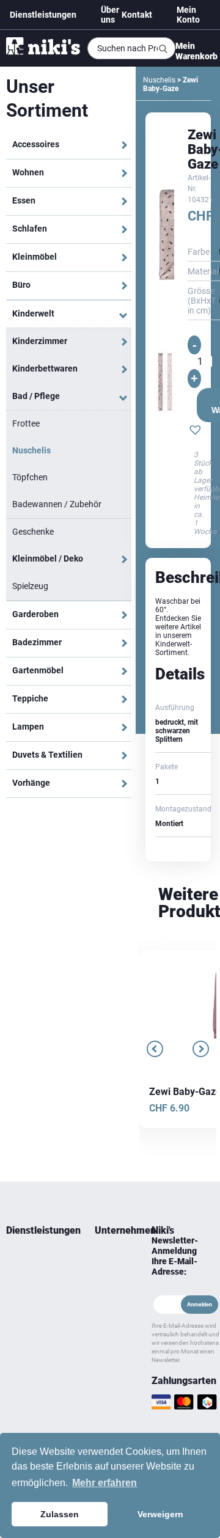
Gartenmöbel (38, 670)
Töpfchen (30, 477)
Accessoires (35, 144)
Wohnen (28, 172)
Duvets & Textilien (47, 755)
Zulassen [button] (59, 1514)
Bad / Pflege (36, 396)
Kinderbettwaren (45, 368)
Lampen (28, 726)
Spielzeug (30, 586)
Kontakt (137, 15)
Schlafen (29, 228)
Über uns (110, 14)
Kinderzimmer (39, 341)
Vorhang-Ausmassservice (33, 1324)
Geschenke (33, 531)
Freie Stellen (106, 1324)
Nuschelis (31, 450)
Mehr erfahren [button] (104, 1483)
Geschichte (111, 1273)
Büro (21, 285)
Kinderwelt (33, 313)
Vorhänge (31, 783)
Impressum (111, 1375)
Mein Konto (188, 14)
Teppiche (30, 698)
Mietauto (20, 1302)
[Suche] (163, 49)
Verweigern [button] (160, 1514)
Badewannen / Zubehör (56, 504)
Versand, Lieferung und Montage (110, 1412)
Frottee (26, 423)
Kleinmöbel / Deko (47, 558)
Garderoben (35, 614)
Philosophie (111, 1302)
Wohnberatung (31, 1258)
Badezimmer (37, 642)
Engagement (111, 1287)
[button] (195, 431)
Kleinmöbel (34, 257)
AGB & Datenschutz (111, 1353)
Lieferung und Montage (28, 1280)
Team (104, 1258)
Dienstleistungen (43, 15)
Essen (23, 200)
